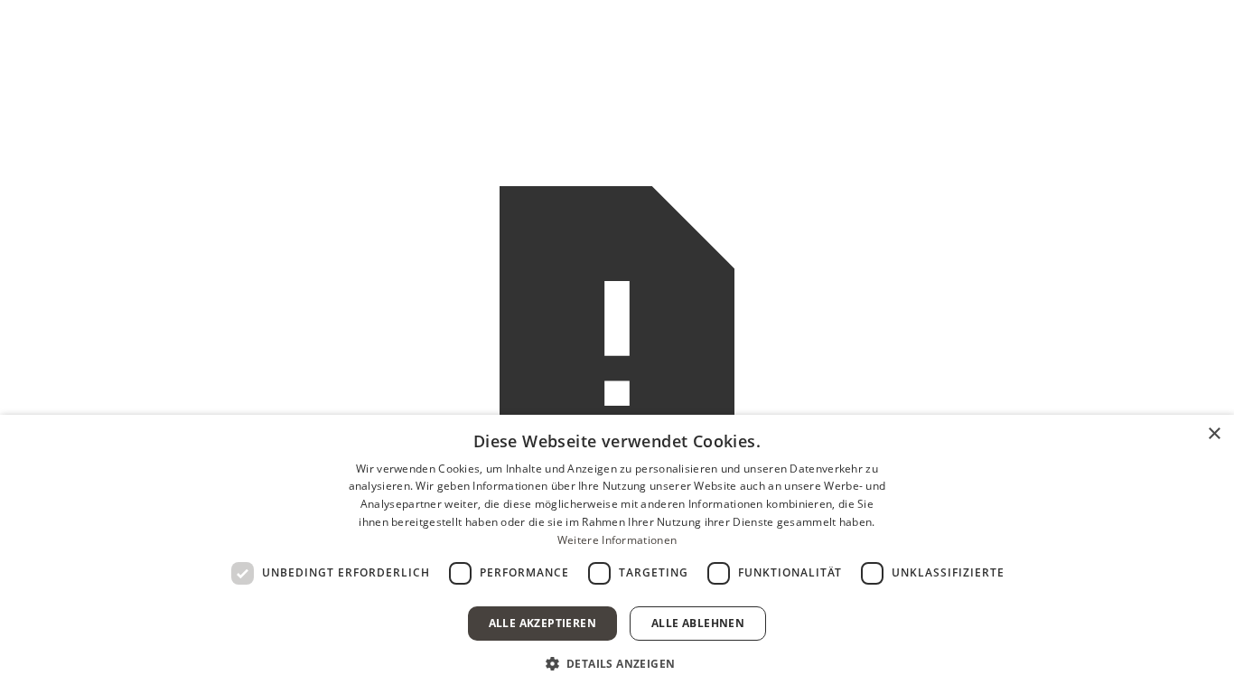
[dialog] (617, 554)
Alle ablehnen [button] (697, 623)
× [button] (1213, 434)
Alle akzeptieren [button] (542, 623)
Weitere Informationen (617, 540)
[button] (617, 663)
